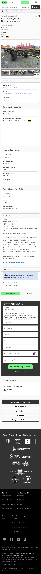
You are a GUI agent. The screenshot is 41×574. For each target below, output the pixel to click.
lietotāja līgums (17, 570)
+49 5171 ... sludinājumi (14, 386)
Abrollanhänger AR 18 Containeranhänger (17, 94)
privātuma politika (7, 570)
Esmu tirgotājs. (11, 360)
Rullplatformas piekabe (10, 87)
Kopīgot (21, 415)
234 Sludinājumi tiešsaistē (11, 285)
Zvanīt (31, 293)
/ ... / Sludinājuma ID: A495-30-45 (13, 11)
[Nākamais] (38, 58)
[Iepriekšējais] (3, 58)
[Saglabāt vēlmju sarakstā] (36, 16)
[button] (39, 2)
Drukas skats (21, 407)
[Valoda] (36, 2)
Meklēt (36, 7)
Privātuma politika (20, 372)
